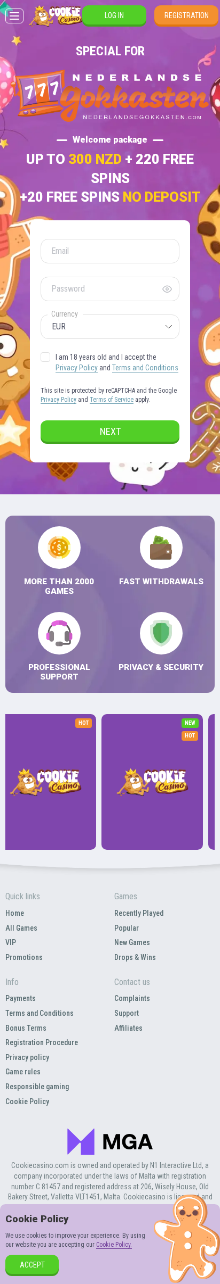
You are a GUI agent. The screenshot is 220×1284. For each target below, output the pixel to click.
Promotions (24, 957)
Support (126, 1013)
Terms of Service (111, 399)
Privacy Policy (77, 367)
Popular (126, 928)
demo (45, 811)
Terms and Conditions (145, 367)
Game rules (23, 1071)
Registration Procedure (41, 1042)
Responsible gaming (37, 1086)
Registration (186, 15)
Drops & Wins (135, 957)
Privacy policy (27, 1057)
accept (32, 1265)
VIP (10, 942)
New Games (132, 942)
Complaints (132, 998)
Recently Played (138, 913)
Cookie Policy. (114, 1244)
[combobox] (110, 326)
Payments (20, 998)
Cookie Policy (27, 1101)
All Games (21, 928)
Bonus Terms (25, 1028)
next (110, 431)
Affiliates (128, 1028)
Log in (114, 15)
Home (14, 913)
